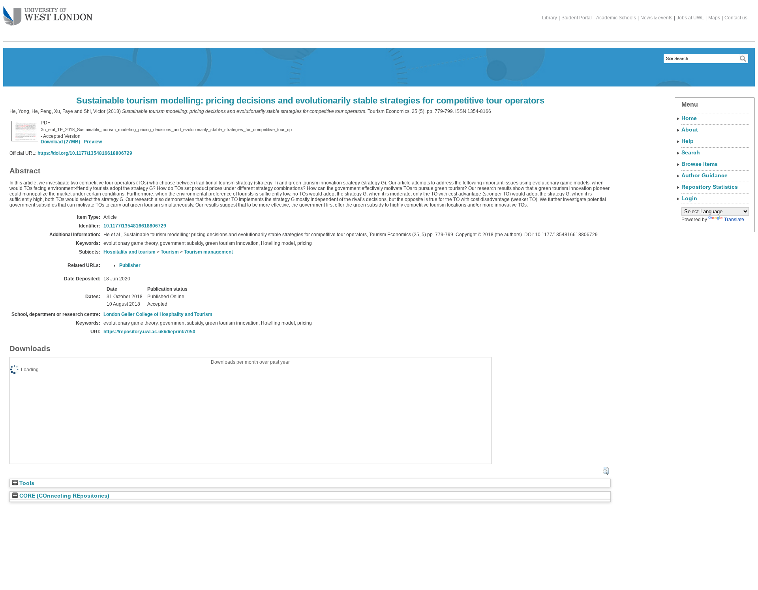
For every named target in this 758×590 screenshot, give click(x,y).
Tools (26, 483)
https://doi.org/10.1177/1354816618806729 (85, 153)
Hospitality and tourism (129, 252)
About (689, 129)
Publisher (130, 265)
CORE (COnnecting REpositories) (63, 496)
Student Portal (576, 18)
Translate (734, 219)
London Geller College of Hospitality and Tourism (157, 314)
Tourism (170, 252)
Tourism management (208, 252)
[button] (606, 470)
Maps (714, 18)
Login (689, 198)
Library (549, 18)
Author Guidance (704, 175)
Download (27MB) (60, 142)
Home (689, 118)
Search (690, 152)
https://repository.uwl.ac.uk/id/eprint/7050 (149, 331)
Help (687, 141)
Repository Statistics (709, 187)
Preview (93, 142)
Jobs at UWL (690, 18)
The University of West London (48, 16)
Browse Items (699, 164)
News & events (656, 18)
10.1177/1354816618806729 (134, 226)
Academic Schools (616, 18)
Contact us (735, 18)
